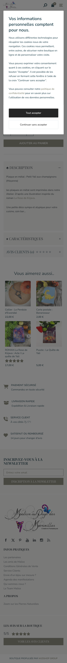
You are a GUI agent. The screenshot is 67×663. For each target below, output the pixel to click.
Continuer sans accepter (33, 124)
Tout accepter (33, 113)
